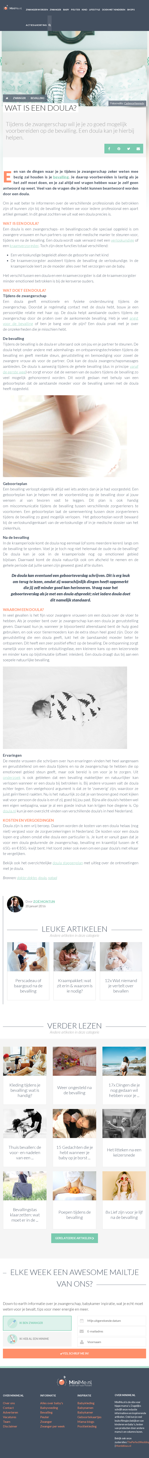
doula (42, 877)
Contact (8, 1407)
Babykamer (85, 1412)
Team (6, 1421)
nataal (52, 877)
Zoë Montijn (44, 901)
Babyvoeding (49, 1407)
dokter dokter (27, 877)
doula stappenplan (68, 863)
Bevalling (37, 98)
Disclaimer (10, 1426)
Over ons (9, 1403)
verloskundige (122, 240)
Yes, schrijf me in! (76, 1353)
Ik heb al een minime (34, 1338)
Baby (66, 9)
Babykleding (85, 1403)
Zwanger (55, 9)
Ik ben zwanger (31, 1323)
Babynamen (85, 1407)
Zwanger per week (52, 1426)
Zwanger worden (37, 9)
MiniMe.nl (12, 7)
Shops (131, 9)
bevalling (61, 177)
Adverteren (10, 1412)
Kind (84, 9)
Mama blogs (85, 1421)
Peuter (75, 9)
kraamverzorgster (24, 245)
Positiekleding (87, 1426)
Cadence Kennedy (134, 103)
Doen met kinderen (113, 9)
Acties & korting (36, 25)
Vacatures (9, 1417)
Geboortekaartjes (89, 1417)
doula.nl (9, 811)
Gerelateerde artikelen (73, 1238)
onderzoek (12, 777)
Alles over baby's (51, 1403)
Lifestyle (94, 9)
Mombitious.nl (123, 1445)
